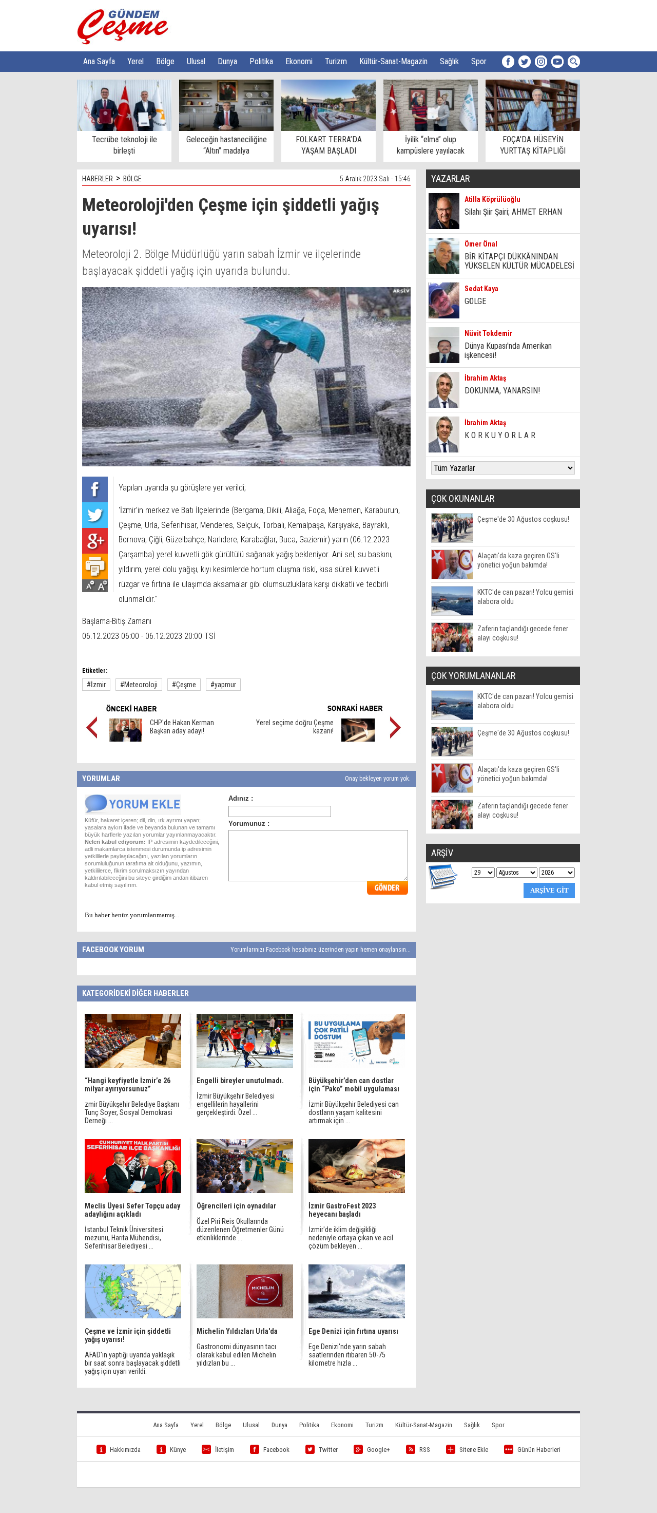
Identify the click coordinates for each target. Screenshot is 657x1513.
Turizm (336, 61)
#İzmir (96, 684)
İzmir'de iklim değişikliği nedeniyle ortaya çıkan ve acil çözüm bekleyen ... (350, 1237)
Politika (261, 61)
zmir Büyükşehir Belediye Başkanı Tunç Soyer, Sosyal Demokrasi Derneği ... (132, 1112)
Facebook (276, 1449)
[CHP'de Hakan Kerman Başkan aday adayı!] (125, 739)
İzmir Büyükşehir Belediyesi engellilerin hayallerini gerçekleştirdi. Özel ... (236, 1104)
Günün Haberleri (539, 1449)
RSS (424, 1449)
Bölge (165, 61)
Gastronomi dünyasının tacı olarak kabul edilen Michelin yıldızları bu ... (236, 1354)
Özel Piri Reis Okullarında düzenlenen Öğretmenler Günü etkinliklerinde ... (240, 1229)
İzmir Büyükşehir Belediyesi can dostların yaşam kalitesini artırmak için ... (353, 1112)
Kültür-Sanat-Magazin (393, 61)
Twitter (328, 1449)
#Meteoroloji (139, 684)
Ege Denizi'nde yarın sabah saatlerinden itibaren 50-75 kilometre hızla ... (347, 1354)
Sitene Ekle (473, 1449)
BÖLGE (132, 179)
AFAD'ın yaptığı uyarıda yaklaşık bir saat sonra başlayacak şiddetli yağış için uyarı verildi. (133, 1363)
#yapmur (223, 684)
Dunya (227, 61)
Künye (178, 1449)
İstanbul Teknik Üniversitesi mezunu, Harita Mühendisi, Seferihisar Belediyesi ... (124, 1237)
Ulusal (196, 61)
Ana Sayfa (99, 61)
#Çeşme (184, 684)
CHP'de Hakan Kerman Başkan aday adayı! (182, 726)
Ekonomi (299, 61)
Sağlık (449, 61)
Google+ (378, 1449)
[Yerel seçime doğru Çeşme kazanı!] (358, 739)
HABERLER (97, 179)
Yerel (135, 61)
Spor (479, 61)
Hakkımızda (125, 1449)
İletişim (224, 1449)
